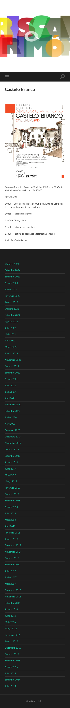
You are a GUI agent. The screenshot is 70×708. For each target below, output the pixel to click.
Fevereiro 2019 (12, 487)
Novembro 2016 (13, 596)
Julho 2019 (10, 468)
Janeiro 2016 (11, 641)
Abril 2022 (10, 340)
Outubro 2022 (12, 308)
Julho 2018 (10, 513)
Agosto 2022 (11, 321)
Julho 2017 (10, 571)
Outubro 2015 (12, 654)
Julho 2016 (10, 615)
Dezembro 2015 (13, 647)
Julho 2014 (10, 686)
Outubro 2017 (12, 558)
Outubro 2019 (12, 449)
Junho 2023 (11, 289)
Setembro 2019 (12, 456)
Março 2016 (11, 628)
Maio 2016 (10, 622)
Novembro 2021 (13, 359)
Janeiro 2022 (11, 353)
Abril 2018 (10, 526)
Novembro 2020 (13, 404)
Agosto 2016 (11, 609)
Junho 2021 (11, 392)
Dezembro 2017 (13, 545)
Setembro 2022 (12, 315)
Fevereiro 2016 (12, 635)
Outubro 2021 (12, 366)
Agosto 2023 (11, 283)
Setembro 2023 (12, 276)
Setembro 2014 (12, 679)
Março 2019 (11, 481)
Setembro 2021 (12, 372)
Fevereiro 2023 (12, 296)
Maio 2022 (10, 334)
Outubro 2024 (12, 264)
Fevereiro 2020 (12, 430)
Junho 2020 (11, 417)
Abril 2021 (10, 398)
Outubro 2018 (12, 494)
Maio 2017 (10, 583)
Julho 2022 (10, 328)
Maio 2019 (10, 475)
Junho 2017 (11, 577)
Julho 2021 (10, 385)
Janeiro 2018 (11, 539)
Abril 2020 (10, 423)
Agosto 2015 (11, 667)
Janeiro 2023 (11, 302)
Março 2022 (11, 347)
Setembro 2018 (12, 500)
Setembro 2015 (12, 660)
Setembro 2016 (12, 603)
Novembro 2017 (13, 551)
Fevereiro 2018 (12, 532)
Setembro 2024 (12, 270)
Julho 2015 (10, 673)
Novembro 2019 (13, 443)
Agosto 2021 (11, 379)
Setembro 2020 (12, 411)
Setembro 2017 (12, 564)
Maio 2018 (10, 519)
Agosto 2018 (11, 507)
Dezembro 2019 (13, 436)
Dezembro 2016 (13, 590)
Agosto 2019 (11, 462)
